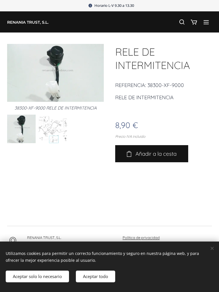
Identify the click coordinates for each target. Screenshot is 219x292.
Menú (206, 22)
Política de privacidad (141, 237)
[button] (181, 22)
